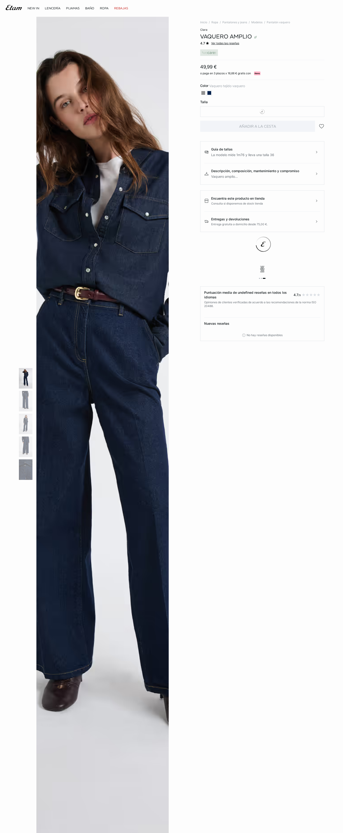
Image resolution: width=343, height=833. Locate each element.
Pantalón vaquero (278, 22)
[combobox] (262, 111)
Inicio (203, 22)
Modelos (256, 22)
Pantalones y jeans (234, 22)
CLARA (203, 29)
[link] (33, 8)
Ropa (214, 22)
